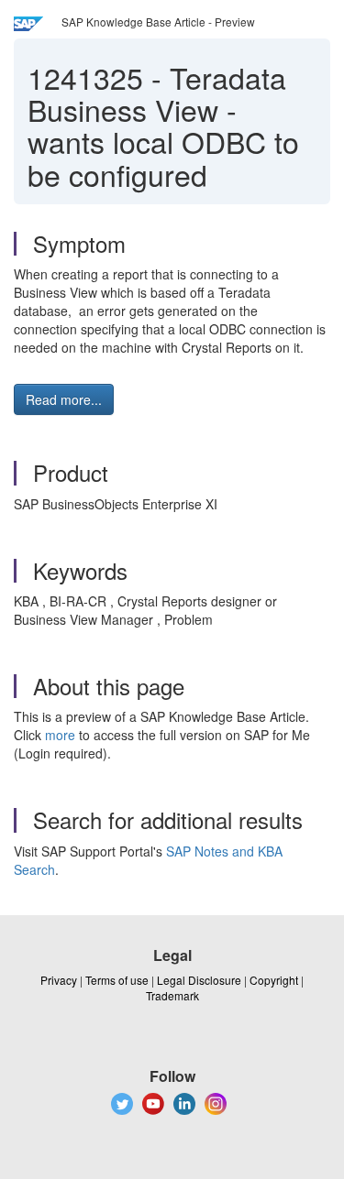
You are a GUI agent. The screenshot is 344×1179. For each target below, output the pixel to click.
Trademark (172, 995)
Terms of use (117, 980)
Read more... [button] (64, 399)
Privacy (58, 980)
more (60, 735)
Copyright (274, 980)
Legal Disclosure (199, 980)
